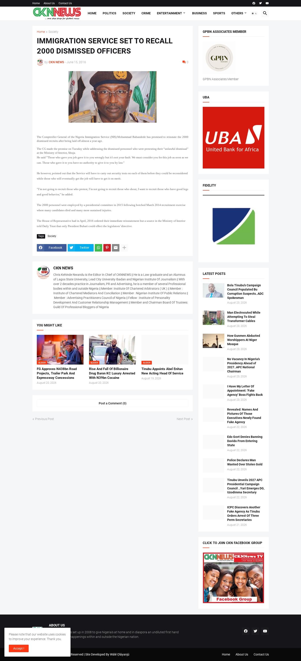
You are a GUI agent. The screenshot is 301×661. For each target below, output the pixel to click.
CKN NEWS (63, 268)
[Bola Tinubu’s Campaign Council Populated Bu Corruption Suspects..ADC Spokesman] (213, 290)
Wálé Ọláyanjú (119, 654)
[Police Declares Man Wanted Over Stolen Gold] (213, 465)
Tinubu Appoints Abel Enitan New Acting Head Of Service (162, 371)
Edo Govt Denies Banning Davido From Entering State (244, 441)
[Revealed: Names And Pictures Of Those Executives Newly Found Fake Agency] (213, 414)
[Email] (115, 248)
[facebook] (254, 3)
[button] (254, 13)
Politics (109, 13)
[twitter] (260, 3)
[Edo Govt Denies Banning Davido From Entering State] (213, 442)
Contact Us (65, 3)
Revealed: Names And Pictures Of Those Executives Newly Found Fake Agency (244, 416)
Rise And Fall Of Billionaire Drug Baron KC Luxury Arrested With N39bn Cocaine (112, 373)
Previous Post (44, 419)
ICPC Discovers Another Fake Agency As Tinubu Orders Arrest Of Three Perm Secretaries (243, 513)
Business (199, 13)
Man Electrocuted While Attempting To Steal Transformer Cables (243, 317)
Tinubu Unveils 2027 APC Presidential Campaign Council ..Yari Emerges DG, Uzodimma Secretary (245, 486)
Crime (146, 13)
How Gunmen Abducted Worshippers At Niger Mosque (243, 340)
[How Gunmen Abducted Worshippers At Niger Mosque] (213, 341)
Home (36, 3)
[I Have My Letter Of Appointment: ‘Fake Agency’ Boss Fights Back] (213, 391)
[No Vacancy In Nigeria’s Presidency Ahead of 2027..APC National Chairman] (213, 364)
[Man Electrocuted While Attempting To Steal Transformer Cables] (213, 318)
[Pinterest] (107, 248)
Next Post (183, 419)
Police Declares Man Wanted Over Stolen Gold (244, 462)
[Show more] (124, 248)
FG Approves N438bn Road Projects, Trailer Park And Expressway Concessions (57, 373)
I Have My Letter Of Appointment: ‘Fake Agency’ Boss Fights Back (245, 390)
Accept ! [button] (18, 648)
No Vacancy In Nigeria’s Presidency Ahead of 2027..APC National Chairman (243, 365)
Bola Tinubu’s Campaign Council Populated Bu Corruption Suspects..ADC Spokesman (245, 291)
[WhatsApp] (98, 248)
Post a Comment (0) (112, 403)
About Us (49, 3)
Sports (219, 13)
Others (237, 13)
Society (129, 13)
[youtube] (267, 3)
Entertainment (169, 13)
